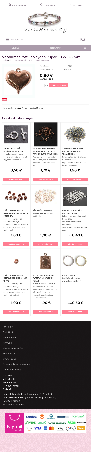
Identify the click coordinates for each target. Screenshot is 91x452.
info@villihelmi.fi (11, 401)
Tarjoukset (8, 327)
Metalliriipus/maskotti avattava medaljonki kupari (44, 278)
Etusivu (15, 48)
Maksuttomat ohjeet (13, 348)
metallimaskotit (34, 60)
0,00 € (66, 69)
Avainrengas (68, 275)
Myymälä (7, 343)
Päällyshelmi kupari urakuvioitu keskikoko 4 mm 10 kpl (15, 213)
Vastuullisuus (10, 337)
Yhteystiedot (9, 359)
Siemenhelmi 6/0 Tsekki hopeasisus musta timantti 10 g (73, 151)
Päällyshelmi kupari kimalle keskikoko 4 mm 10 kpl (15, 278)
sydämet (45, 60)
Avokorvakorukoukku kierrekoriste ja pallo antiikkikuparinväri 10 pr (45, 151)
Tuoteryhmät (54, 48)
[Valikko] (85, 48)
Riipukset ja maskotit (17, 60)
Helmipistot (9, 353)
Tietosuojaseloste (12, 369)
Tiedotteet (8, 332)
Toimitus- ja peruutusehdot (17, 364)
